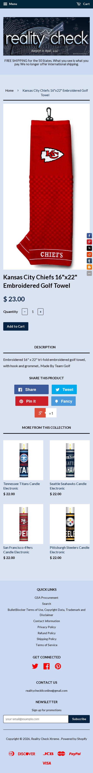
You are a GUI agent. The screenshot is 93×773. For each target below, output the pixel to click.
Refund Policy (47, 633)
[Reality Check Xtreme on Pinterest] (58, 667)
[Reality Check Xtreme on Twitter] (35, 667)
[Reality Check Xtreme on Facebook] (46, 667)
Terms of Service (46, 645)
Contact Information (46, 621)
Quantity (10, 311)
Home (9, 90)
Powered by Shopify (74, 739)
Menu (12, 4)
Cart (86, 4)
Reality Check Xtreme (45, 739)
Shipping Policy (46, 639)
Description (45, 347)
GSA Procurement (46, 597)
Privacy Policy (46, 627)
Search (46, 603)
